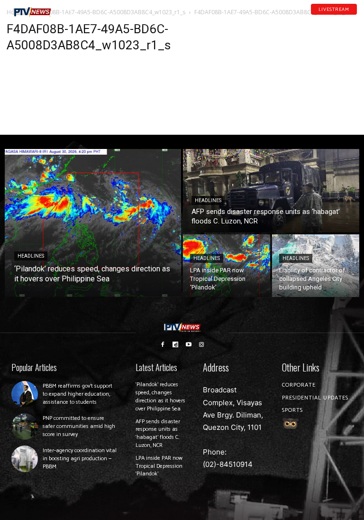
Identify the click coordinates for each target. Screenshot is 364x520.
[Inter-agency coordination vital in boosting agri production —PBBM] (24, 459)
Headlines (31, 256)
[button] (69, 8)
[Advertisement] (303, 69)
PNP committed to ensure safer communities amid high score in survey (79, 426)
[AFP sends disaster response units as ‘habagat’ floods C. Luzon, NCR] (271, 190)
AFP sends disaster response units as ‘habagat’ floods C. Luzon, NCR (158, 433)
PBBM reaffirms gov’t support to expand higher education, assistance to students (77, 394)
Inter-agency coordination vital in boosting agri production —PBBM (80, 458)
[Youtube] (341, 18)
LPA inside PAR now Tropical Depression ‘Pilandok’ (159, 466)
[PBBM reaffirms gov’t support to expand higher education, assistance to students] (24, 394)
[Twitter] (354, 18)
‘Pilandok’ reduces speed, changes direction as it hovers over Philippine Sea (160, 396)
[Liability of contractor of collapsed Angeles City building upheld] (315, 265)
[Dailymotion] (329, 18)
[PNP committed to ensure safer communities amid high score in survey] (24, 426)
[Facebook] (317, 18)
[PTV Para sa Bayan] (32, 12)
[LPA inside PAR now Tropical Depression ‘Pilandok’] (226, 265)
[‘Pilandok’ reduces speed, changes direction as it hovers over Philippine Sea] (93, 223)
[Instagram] (202, 344)
